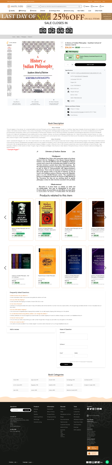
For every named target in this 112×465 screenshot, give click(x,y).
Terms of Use (83, 361)
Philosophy (23, 36)
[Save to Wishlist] (62, 43)
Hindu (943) (16, 379)
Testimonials (63, 422)
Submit (66, 364)
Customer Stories (65, 424)
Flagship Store (90, 421)
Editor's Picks (64, 427)
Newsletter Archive (65, 414)
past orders (54, 319)
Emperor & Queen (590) (89, 385)
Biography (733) (34, 385)
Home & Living (38, 422)
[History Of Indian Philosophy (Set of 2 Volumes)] (21, 226)
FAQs (61, 411)
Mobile (76, 353)
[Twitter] (91, 409)
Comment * (62, 332)
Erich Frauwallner (17, 231)
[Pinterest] (93, 409)
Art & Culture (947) (17, 385)
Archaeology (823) (71, 379)
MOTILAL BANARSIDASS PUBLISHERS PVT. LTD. (88, 73)
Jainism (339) (34, 390)
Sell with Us (77, 414)
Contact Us (77, 409)
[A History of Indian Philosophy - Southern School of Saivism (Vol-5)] (9, 48)
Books (18, 36)
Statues (36, 409)
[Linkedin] (98, 409)
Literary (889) (52, 390)
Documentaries (64, 419)
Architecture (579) (88, 379)
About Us (62, 409)
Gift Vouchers (77, 424)
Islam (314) (15, 390)
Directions (89, 427)
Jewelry (36, 414)
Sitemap (76, 427)
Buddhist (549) (52, 385)
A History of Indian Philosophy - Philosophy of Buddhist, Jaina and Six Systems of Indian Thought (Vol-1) (47, 230)
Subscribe (26, 410)
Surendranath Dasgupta (81, 76)
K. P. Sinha (68, 231)
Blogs (62, 417)
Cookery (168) (70, 385)
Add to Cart (90, 64)
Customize (76, 411)
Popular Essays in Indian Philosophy (46, 275)
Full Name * (62, 344)
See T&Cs (19, 104)
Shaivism (30, 36)
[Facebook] (88, 409)
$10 (70, 58)
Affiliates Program (78, 419)
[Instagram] (96, 409)
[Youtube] (100, 409)
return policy (12, 307)
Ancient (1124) (52, 379)
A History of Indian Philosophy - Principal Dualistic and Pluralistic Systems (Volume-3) (98, 230)
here (43, 319)
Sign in (90, 1)
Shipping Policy (51, 417)
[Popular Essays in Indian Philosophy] (47, 273)
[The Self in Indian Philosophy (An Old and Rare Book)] (74, 226)
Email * (61, 353)
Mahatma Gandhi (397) (72, 390)
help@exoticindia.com (77, 315)
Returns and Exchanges (77, 112)
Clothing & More (38, 417)
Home (13, 36)
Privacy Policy (89, 361)
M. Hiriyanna (42, 278)
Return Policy (50, 411)
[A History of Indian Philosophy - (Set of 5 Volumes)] (21, 273)
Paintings (36, 419)
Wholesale (76, 417)
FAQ (104, 1)
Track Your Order (78, 422)
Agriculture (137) (34, 379)
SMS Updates (77, 429)
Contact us (97, 1)
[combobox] (59, 6)
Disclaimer (50, 409)
